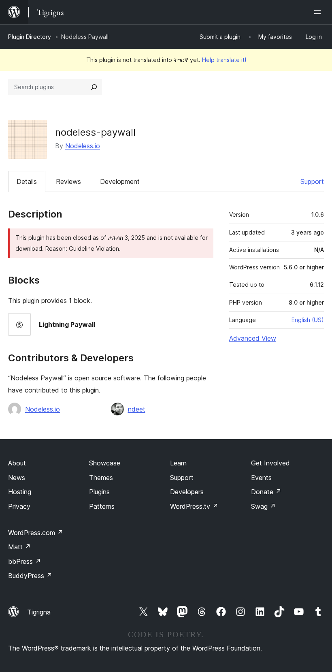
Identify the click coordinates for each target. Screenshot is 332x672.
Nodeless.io (82, 146)
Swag (263, 506)
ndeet (136, 409)
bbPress (24, 561)
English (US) (308, 319)
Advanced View (252, 338)
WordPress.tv (194, 506)
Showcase (104, 463)
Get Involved (270, 463)
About (17, 463)
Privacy (19, 506)
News (16, 478)
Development (120, 181)
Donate (266, 492)
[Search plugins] (94, 87)
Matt (19, 547)
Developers (187, 492)
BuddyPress (30, 576)
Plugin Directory (29, 36)
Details (27, 181)
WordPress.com (35, 533)
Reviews (68, 181)
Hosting (19, 492)
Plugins (99, 492)
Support (312, 181)
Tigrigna (39, 612)
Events (261, 478)
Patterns (102, 506)
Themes (101, 478)
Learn (178, 463)
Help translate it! (224, 59)
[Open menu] (319, 12)
